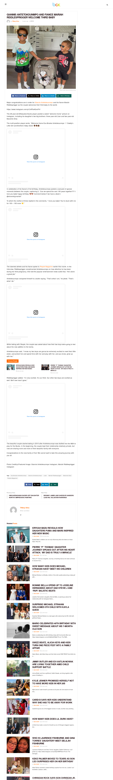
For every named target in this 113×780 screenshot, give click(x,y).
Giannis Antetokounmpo (44, 102)
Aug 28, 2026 (20, 371)
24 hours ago (45, 536)
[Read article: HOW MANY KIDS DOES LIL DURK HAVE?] (18, 725)
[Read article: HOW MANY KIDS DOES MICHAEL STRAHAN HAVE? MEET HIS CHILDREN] (18, 573)
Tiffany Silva (15, 21)
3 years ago (25, 21)
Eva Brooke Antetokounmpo (18, 475)
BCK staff (36, 536)
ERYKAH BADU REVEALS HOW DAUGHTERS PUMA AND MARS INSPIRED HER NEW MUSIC (52, 530)
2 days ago (44, 571)
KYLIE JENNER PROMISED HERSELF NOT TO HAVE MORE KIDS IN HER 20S (53, 682)
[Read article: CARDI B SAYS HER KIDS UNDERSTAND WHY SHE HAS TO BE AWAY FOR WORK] (18, 706)
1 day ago (44, 555)
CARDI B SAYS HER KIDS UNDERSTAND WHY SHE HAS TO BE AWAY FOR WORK (52, 701)
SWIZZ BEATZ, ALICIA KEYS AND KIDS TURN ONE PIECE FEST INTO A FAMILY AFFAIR (51, 645)
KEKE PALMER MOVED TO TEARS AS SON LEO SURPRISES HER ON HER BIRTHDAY (53, 760)
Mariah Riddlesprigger (55, 475)
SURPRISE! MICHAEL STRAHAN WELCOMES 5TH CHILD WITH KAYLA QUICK (50, 607)
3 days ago (44, 746)
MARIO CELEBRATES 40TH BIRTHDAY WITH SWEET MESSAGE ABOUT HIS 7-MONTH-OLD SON (54, 626)
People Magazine (12, 478)
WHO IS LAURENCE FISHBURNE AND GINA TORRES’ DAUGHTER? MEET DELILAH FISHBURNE (53, 740)
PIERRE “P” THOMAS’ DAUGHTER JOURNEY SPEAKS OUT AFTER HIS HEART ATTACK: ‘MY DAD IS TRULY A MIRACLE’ (53, 549)
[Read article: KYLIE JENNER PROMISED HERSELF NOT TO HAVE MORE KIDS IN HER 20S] (18, 687)
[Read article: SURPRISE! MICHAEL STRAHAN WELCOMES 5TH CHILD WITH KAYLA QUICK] (18, 611)
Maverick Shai (67, 475)
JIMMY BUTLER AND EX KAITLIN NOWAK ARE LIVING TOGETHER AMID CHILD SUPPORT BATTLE (52, 664)
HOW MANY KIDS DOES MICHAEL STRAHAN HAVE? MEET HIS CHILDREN (51, 567)
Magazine (46, 266)
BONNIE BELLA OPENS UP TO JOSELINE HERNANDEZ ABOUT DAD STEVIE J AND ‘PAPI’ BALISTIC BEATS (52, 588)
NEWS (32, 21)
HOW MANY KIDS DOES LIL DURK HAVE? (52, 718)
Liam (45, 475)
